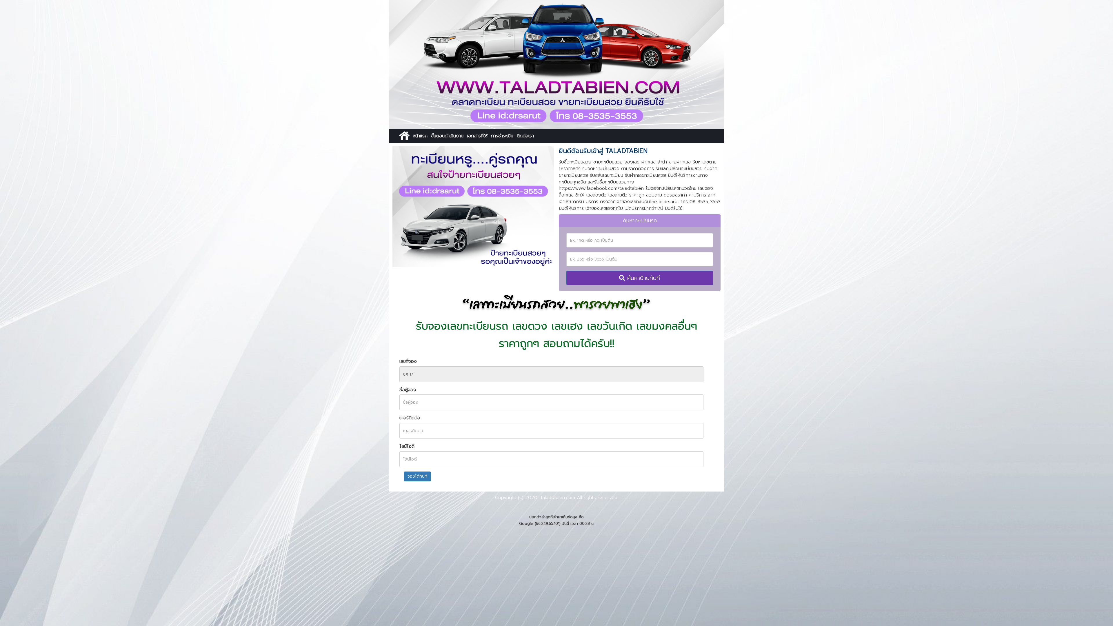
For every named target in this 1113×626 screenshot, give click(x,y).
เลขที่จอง (408, 361)
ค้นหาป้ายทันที (642, 278)
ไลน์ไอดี (406, 446)
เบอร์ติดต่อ (409, 418)
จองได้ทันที (417, 476)
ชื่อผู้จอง (407, 390)
